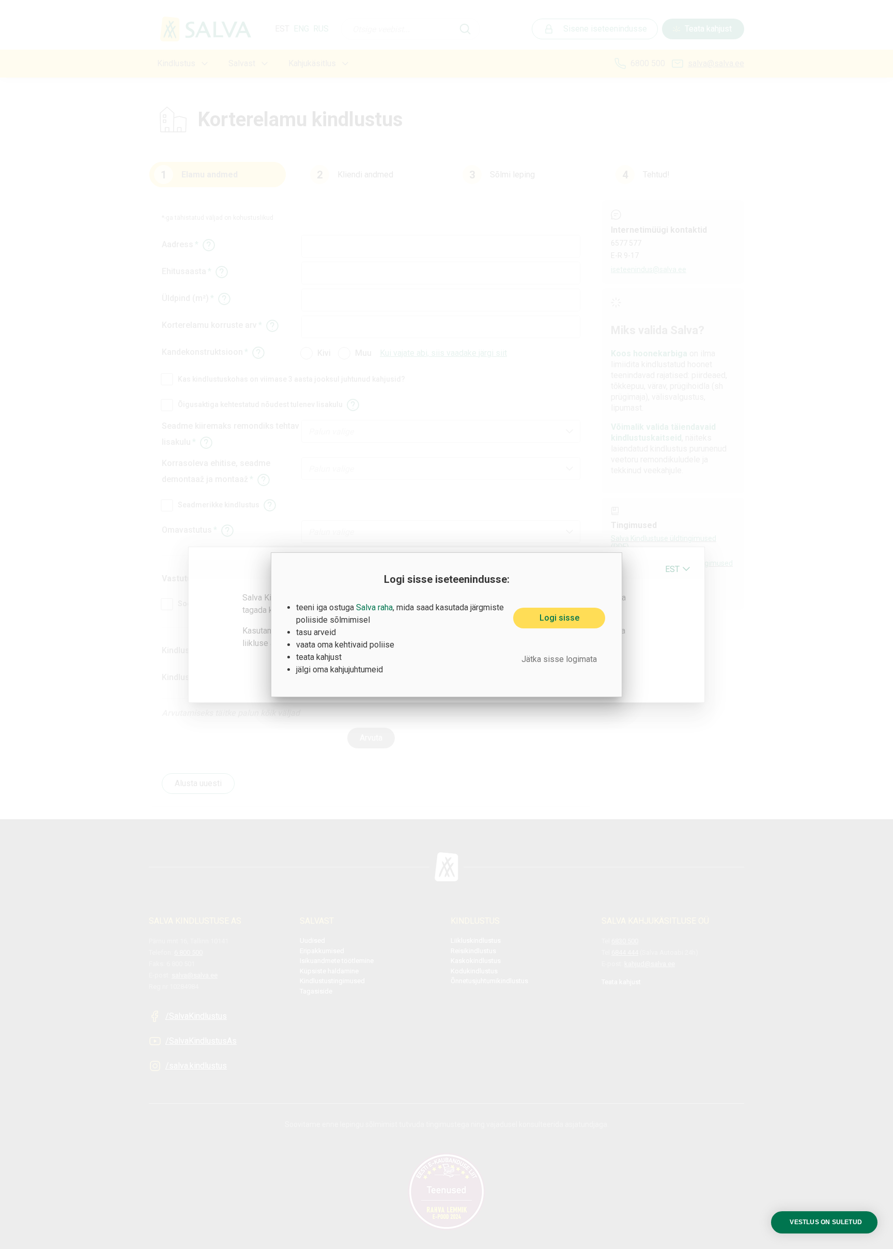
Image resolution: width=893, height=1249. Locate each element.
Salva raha (374, 607)
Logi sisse (559, 618)
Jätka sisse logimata (559, 659)
